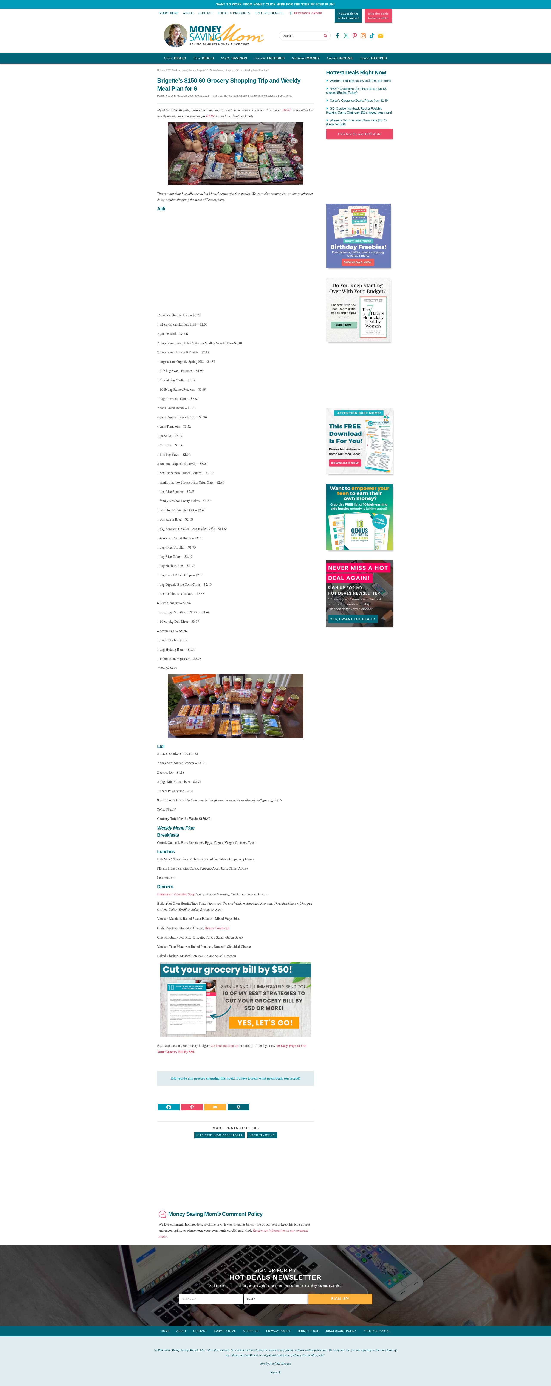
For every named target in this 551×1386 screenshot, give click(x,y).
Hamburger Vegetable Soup (176, 894)
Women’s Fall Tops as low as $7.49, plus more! (360, 81)
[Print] (238, 1107)
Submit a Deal (225, 1330)
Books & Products (234, 13)
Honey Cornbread (217, 928)
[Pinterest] (192, 1107)
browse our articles (378, 16)
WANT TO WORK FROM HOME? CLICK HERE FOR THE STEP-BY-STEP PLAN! (275, 4)
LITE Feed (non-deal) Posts (219, 1135)
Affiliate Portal (377, 1330)
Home (165, 1330)
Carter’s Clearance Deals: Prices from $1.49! (359, 100)
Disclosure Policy (341, 1330)
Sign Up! (340, 1299)
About (188, 13)
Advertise (251, 1330)
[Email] (215, 1107)
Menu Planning (262, 1135)
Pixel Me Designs (280, 1363)
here (288, 95)
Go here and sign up (224, 1045)
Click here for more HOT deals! (359, 134)
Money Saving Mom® (227, 34)
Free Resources (269, 13)
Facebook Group (308, 13)
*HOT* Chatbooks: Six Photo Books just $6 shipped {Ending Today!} (356, 90)
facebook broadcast (348, 16)
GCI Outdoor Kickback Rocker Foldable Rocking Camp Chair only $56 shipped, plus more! (359, 110)
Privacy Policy (278, 1330)
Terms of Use (308, 1330)
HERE (286, 110)
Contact (205, 13)
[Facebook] (169, 1107)
